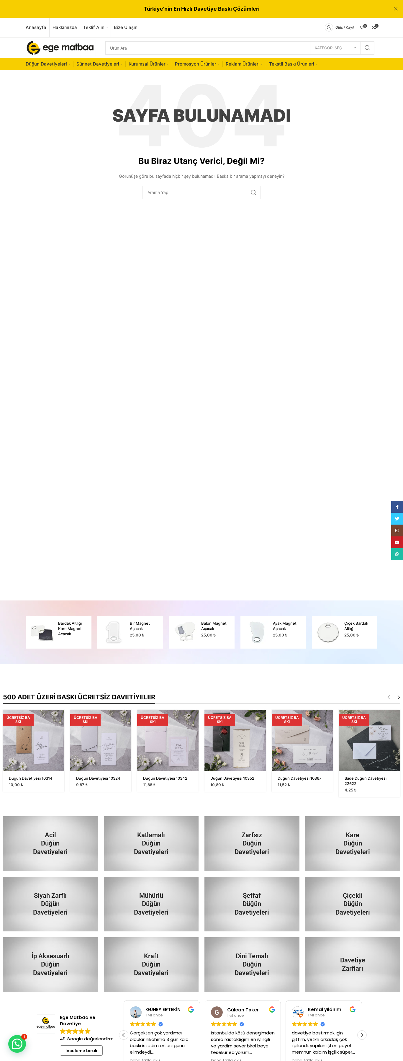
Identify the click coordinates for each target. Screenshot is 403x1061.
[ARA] (367, 48)
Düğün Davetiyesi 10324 (98, 778)
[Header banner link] (192, 9)
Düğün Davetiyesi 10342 (165, 778)
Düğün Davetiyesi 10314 (31, 778)
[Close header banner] (395, 9)
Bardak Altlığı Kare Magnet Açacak (70, 628)
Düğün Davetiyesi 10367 (300, 778)
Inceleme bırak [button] (81, 1051)
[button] (362, 1035)
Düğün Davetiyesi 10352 (232, 778)
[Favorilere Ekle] (60, 732)
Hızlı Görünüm (60, 719)
